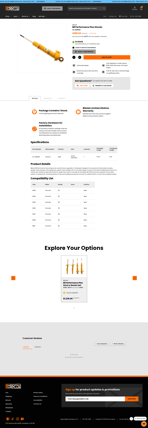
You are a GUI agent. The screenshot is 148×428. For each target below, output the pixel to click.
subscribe (132, 399)
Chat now (84, 86)
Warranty (48, 98)
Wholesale (9, 408)
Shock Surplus (110, 419)
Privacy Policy (38, 393)
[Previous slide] (13, 278)
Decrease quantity (73, 57)
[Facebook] (8, 419)
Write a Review (119, 344)
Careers (8, 411)
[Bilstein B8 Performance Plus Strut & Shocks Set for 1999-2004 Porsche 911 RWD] (74, 266)
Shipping (61, 98)
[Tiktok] (12, 419)
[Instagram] (17, 419)
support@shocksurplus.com (69, 419)
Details (35, 98)
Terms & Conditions (40, 396)
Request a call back (103, 86)
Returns (8, 400)
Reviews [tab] (26, 347)
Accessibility (37, 400)
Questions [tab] (38, 347)
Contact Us (37, 404)
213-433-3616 (86, 419)
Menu (11, 8)
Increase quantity (79, 57)
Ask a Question (102, 344)
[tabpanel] (74, 278)
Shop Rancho (41, 1)
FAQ (6, 393)
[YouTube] (22, 419)
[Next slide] (135, 278)
